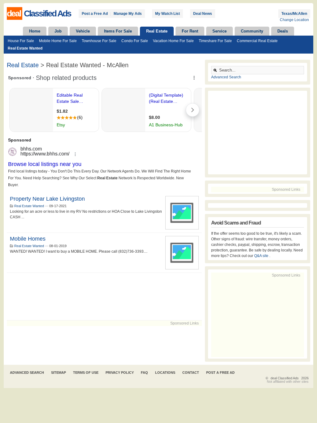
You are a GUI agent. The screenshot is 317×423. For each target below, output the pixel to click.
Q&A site (261, 256)
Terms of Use (85, 372)
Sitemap (58, 372)
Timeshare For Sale (215, 41)
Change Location (294, 20)
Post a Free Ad (95, 13)
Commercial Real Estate (257, 41)
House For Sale (21, 41)
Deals (282, 31)
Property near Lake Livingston (47, 199)
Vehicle (83, 31)
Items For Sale (118, 31)
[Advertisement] (104, 296)
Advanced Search (226, 77)
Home (34, 31)
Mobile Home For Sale (58, 41)
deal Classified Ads (285, 378)
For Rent (190, 31)
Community (252, 31)
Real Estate (156, 31)
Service (219, 31)
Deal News (202, 13)
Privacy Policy (120, 372)
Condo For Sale (134, 41)
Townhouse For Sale (99, 41)
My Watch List (167, 13)
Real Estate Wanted (25, 48)
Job (58, 31)
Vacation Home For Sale (173, 41)
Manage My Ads (128, 13)
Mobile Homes (28, 239)
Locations (165, 372)
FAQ (144, 372)
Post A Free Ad (220, 372)
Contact (190, 372)
